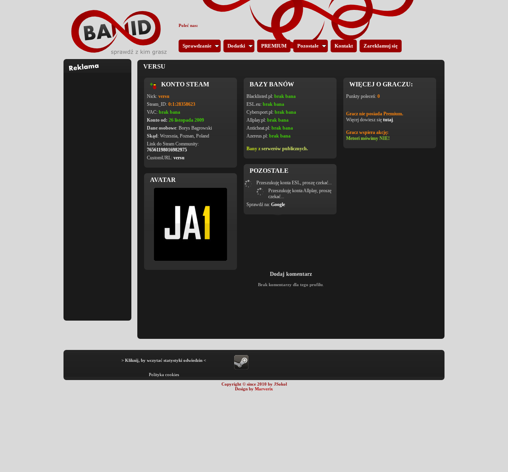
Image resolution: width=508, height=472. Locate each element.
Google (278, 204)
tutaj (388, 119)
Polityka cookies (164, 374)
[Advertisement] (97, 192)
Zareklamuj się (381, 46)
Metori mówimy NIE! (368, 138)
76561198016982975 (167, 150)
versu (179, 158)
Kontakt (344, 46)
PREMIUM (274, 46)
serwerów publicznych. (285, 148)
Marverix (264, 388)
